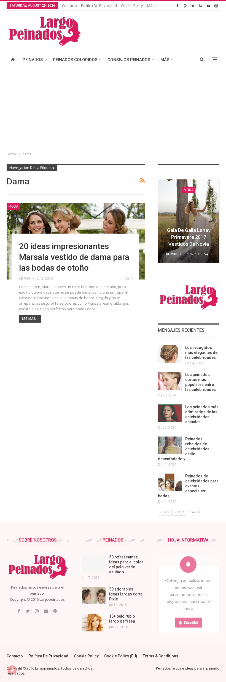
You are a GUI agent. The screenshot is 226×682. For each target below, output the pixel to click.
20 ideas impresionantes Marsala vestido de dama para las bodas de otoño (74, 257)
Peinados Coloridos (75, 59)
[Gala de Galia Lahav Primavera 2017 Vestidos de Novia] (188, 221)
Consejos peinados (128, 59)
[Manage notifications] (12, 669)
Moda (13, 206)
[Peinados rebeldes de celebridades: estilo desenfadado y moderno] (170, 445)
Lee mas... (30, 319)
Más (151, 5)
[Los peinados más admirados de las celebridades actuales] (170, 413)
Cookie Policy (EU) (120, 656)
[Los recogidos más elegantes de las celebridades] (170, 354)
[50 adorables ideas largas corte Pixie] (94, 595)
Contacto (69, 5)
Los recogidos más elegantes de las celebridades (201, 352)
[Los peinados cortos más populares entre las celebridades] (170, 381)
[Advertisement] (113, 108)
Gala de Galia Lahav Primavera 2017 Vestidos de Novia (189, 237)
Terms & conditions (160, 656)
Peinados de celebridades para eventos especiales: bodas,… (188, 486)
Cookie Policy (132, 5)
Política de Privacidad (99, 5)
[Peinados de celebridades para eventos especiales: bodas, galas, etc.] (170, 482)
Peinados (33, 59)
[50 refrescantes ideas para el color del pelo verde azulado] (94, 563)
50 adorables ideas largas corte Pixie (125, 594)
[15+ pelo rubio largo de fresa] (94, 622)
